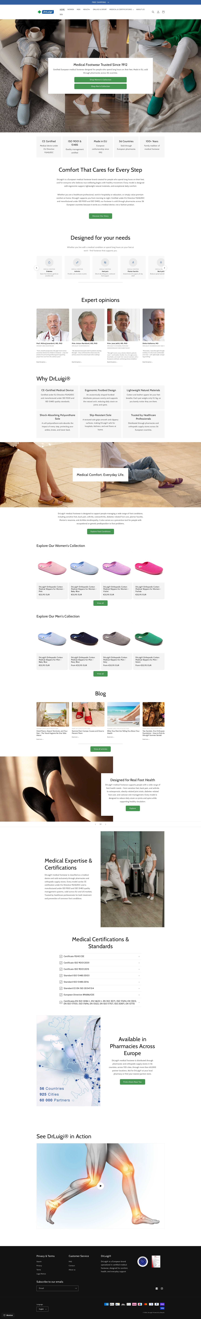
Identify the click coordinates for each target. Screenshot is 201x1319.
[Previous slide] (95, 824)
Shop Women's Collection (100, 80)
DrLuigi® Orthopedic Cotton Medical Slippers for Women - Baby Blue (84, 589)
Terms (39, 1270)
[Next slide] (105, 824)
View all (100, 603)
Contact (72, 1266)
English (41, 1309)
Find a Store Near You (132, 1082)
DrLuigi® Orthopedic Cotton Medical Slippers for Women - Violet (116, 589)
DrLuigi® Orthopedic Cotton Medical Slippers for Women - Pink (51, 589)
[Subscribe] (75, 1288)
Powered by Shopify (158, 1312)
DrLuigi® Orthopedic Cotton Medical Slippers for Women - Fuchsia (148, 589)
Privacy (39, 1266)
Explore (133, 808)
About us (72, 1270)
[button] (121, 9)
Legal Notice (41, 1274)
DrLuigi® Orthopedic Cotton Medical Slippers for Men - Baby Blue (51, 659)
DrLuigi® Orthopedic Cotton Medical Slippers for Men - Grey (115, 659)
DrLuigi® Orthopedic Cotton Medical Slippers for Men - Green (147, 659)
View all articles (100, 749)
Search (39, 1261)
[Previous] (36, 267)
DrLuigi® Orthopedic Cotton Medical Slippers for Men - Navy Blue (83, 659)
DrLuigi (150, 1312)
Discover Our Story (100, 216)
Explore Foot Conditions (101, 531)
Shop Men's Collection (100, 86)
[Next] (164, 267)
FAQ (70, 1261)
